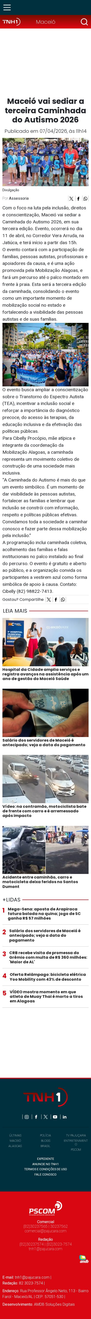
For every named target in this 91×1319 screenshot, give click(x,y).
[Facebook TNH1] (36, 1116)
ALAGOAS (15, 1146)
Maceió (45, 22)
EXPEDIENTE (45, 1159)
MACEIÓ (15, 1140)
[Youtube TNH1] (55, 1116)
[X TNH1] (46, 1116)
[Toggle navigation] (8, 7)
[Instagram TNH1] (27, 1116)
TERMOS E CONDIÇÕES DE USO (45, 1169)
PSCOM (76, 1149)
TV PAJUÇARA (76, 1135)
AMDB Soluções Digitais (54, 1304)
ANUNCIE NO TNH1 (45, 1164)
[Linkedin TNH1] (64, 1116)
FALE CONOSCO (45, 1174)
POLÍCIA (45, 1135)
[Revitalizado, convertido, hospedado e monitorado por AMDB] (84, 1258)
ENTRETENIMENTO (76, 1142)
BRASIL (45, 1146)
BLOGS (45, 1140)
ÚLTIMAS (15, 1135)
